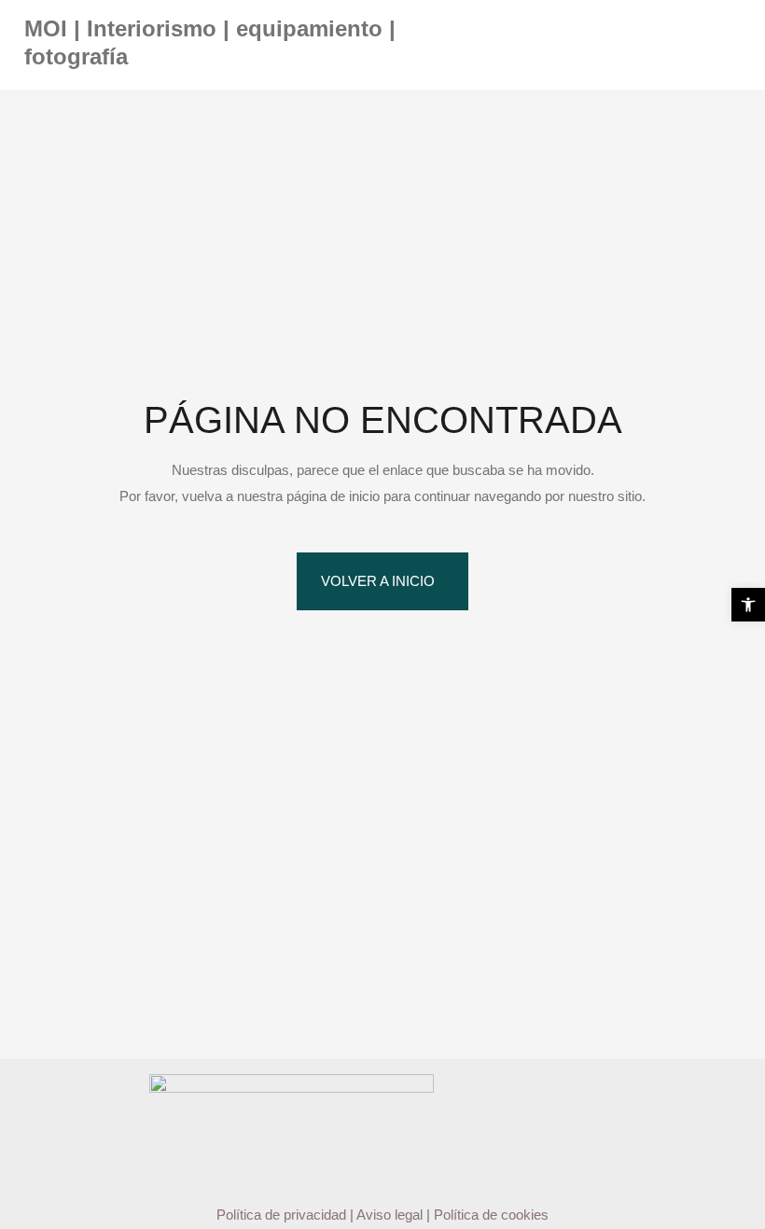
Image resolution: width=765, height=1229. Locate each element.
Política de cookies (491, 1214)
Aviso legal (389, 1214)
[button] (748, 604)
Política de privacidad (281, 1214)
